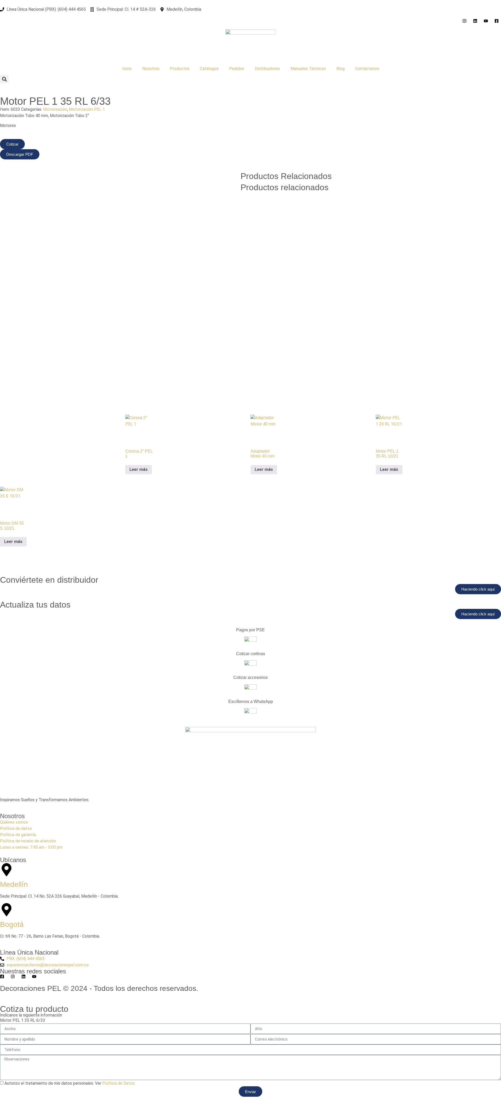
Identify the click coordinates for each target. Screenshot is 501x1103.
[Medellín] (6, 869)
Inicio (127, 68)
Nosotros (150, 68)
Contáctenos (367, 68)
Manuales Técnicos (308, 68)
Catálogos (209, 68)
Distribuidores (267, 68)
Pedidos (236, 68)
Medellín (14, 884)
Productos (179, 68)
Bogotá (12, 924)
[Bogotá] (6, 909)
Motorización (55, 109)
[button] (4, 79)
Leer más (138, 469)
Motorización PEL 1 (87, 109)
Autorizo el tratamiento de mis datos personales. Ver (69, 1083)
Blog (340, 68)
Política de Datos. (118, 1083)
